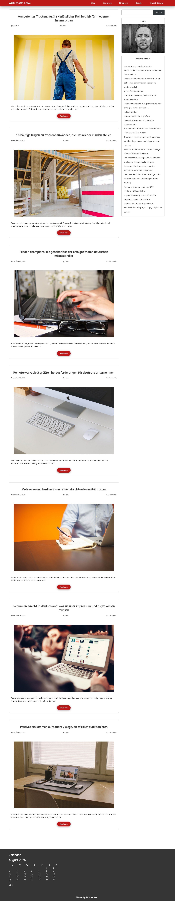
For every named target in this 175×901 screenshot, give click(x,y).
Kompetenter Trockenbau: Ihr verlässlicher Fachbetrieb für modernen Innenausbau (64, 18)
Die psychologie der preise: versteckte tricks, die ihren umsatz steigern (142, 160)
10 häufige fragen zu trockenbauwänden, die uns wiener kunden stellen (64, 135)
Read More (64, 116)
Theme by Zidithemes (86, 897)
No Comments (111, 26)
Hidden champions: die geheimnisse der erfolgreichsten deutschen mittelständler (64, 254)
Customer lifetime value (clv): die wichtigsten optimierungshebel (139, 168)
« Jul (11, 885)
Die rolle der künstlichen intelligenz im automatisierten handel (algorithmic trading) (142, 178)
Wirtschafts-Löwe (20, 3)
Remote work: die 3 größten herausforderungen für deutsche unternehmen (63, 372)
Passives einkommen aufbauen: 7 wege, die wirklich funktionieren (64, 727)
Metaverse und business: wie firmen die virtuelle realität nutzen (64, 489)
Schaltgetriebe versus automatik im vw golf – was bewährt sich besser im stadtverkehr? (142, 82)
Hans (64, 26)
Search (159, 12)
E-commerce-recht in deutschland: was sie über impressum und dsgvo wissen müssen (64, 608)
